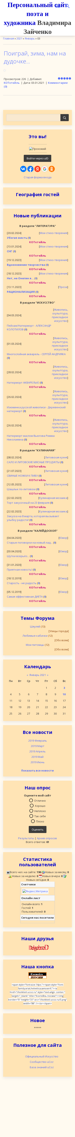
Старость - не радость (21, 583)
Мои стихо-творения (53, 233)
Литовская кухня (56, 457)
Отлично (40, 800)
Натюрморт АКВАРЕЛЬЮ (23, 382)
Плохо (40, 821)
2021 (19, 38)
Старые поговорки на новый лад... (29, 542)
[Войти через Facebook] (30, 169)
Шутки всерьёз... (18, 556)
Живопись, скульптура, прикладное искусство (60, 315)
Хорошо (40, 805)
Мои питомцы (35, 645)
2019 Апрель (37, 751)
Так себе (40, 816)
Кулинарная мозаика (53, 498)
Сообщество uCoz (42, 1062)
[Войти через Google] (44, 169)
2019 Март (37, 746)
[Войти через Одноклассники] (52, 169)
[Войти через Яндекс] (37, 169)
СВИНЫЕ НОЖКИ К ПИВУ (22, 475)
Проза (63, 287)
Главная (8, 38)
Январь (30, 38)
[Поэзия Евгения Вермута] (37, 947)
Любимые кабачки (35, 635)
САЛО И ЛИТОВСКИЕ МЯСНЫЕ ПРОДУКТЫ (33, 462)
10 (64, 694)
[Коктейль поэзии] (37, 975)
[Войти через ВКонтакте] (23, 169)
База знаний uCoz (42, 1067)
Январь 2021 (37, 675)
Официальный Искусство (41, 1056)
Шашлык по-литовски (21, 489)
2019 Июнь (38, 762)
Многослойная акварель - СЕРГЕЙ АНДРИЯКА (36, 354)
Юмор (63, 538)
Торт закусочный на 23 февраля (28, 503)
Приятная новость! (19, 569)
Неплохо (40, 811)
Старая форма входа (37, 177)
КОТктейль (12, 83)
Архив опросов (47, 838)
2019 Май (37, 757)
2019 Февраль (37, 740)
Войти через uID (37, 158)
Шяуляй (35, 626)
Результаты (26, 838)
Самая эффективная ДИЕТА (25, 596)
